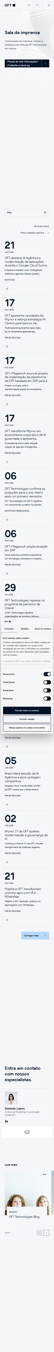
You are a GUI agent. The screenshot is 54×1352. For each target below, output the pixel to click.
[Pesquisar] (29, 5)
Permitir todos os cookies (27, 710)
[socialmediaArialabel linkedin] (6, 1121)
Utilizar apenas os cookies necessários (27, 728)
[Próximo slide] (46, 1233)
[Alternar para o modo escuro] (37, 5)
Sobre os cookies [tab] (43, 629)
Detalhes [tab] (25, 629)
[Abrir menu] (48, 5)
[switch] (47, 682)
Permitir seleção (27, 719)
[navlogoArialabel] (10, 5)
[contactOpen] (27, 1132)
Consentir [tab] (9, 629)
